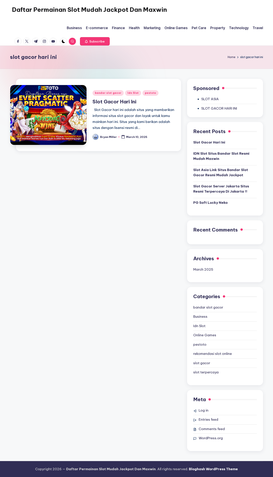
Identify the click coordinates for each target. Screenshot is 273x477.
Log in (203, 410)
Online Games (204, 335)
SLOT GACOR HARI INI (219, 108)
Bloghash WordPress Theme (213, 469)
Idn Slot (133, 92)
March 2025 (203, 269)
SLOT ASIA (210, 99)
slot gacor (201, 363)
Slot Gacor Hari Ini (114, 102)
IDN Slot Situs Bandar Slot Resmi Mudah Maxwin (221, 156)
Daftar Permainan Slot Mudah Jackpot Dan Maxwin (89, 9)
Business (200, 316)
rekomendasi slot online (212, 353)
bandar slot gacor (108, 92)
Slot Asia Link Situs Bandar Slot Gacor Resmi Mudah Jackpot (220, 172)
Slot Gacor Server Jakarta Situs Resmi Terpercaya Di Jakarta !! (221, 189)
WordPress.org (211, 438)
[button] (95, 41)
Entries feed (208, 419)
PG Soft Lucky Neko (210, 202)
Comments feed (212, 429)
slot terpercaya (206, 372)
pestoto (150, 92)
